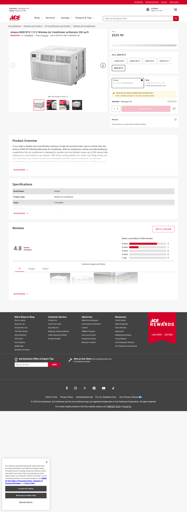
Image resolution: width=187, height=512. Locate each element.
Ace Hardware (14, 26)
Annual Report (120, 339)
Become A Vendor (89, 342)
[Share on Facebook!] (67, 388)
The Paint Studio (21, 331)
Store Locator (174, 2)
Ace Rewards (138, 2)
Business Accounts (152, 2)
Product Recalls (54, 339)
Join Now (168, 334)
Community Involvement (91, 324)
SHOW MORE (19, 170)
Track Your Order (54, 324)
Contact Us (52, 320)
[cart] (176, 9)
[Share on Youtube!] (103, 388)
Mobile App (19, 346)
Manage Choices (26, 502)
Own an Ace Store (89, 335)
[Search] (176, 18)
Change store (172, 101)
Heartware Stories (89, 339)
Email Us (127, 406)
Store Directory (20, 335)
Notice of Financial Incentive (21, 481)
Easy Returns (53, 328)
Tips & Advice (120, 320)
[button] (141, 18)
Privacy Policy (66, 397)
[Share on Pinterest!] (94, 388)
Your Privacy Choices (128, 397)
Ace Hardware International (126, 346)
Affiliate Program (88, 331)
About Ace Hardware (90, 320)
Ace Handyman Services (124, 342)
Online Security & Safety (57, 335)
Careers (85, 328)
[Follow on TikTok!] (113, 388)
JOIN (54, 364)
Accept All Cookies (26, 489)
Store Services (120, 328)
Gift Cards (19, 339)
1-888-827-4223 (113, 406)
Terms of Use (51, 397)
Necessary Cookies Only (26, 495)
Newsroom (119, 331)
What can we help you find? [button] (116, 18)
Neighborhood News (123, 335)
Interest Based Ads (84, 397)
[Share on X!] (84, 388)
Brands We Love (21, 328)
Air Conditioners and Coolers (58, 26)
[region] (26, 484)
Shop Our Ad (20, 324)
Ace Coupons (20, 342)
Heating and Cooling (33, 26)
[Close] (46, 462)
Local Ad (164, 2)
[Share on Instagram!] (75, 388)
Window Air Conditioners (84, 26)
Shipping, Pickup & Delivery (58, 331)
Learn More (157, 334)
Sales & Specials (121, 324)
